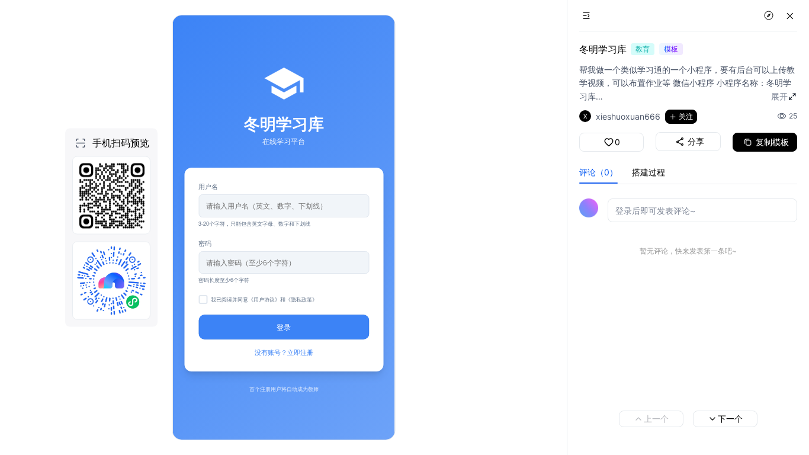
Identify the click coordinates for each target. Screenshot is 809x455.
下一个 (730, 419)
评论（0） (598, 172)
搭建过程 (648, 172)
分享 (696, 141)
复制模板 (772, 142)
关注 (686, 116)
